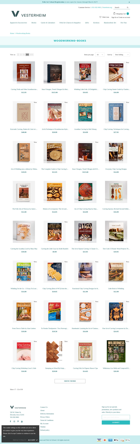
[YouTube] (22, 421)
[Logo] (48, 14)
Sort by (109, 55)
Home (12, 33)
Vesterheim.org (107, 7)
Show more (70, 381)
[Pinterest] (18, 421)
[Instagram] (14, 421)
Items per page (89, 55)
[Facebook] (10, 421)
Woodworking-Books (23, 33)
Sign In (114, 17)
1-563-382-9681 (96, 7)
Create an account (124, 17)
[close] (129, 2)
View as (12, 55)
